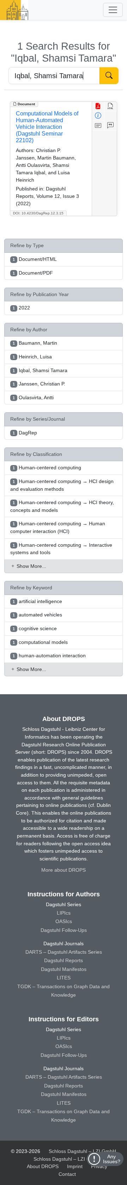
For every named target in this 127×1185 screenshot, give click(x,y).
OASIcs (63, 921)
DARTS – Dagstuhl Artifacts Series (63, 952)
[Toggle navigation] (113, 10)
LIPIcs (64, 913)
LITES (64, 977)
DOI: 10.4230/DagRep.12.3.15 (38, 213)
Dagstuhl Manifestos (63, 969)
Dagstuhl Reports (63, 960)
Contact (67, 1174)
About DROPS (43, 1166)
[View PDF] (98, 106)
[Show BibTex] (110, 125)
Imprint (75, 1166)
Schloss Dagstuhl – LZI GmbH (82, 1151)
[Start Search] (109, 75)
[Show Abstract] (98, 125)
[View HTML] (110, 106)
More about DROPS (63, 870)
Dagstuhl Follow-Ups (64, 930)
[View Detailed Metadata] (98, 116)
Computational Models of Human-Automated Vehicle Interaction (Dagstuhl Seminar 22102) (47, 127)
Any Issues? (111, 1159)
